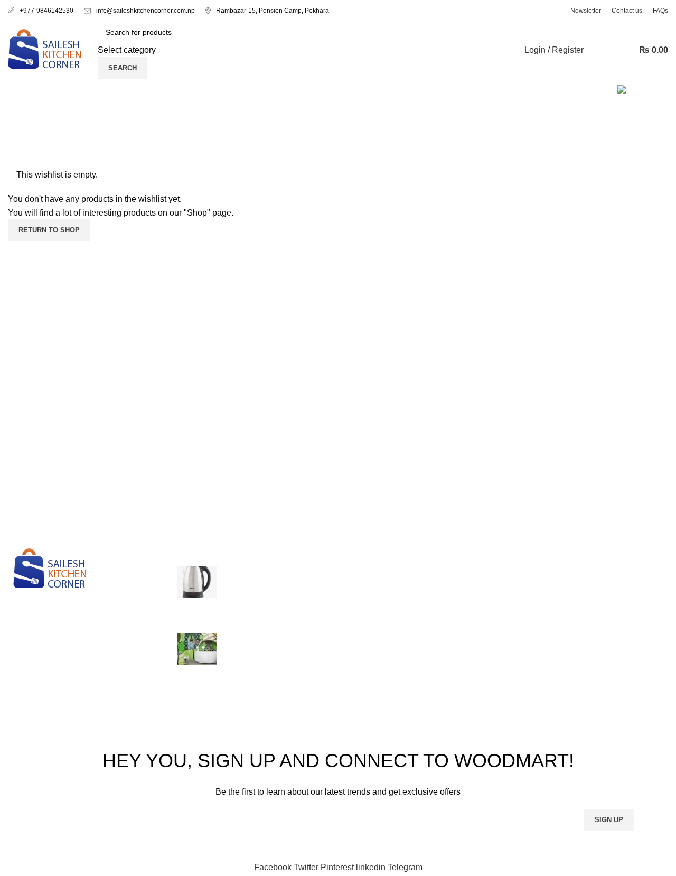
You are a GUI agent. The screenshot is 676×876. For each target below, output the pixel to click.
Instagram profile (602, 571)
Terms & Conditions (495, 610)
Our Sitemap (481, 670)
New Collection (600, 590)
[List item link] (84, 660)
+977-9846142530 (46, 10)
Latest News (481, 650)
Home (16, 162)
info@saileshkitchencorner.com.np (145, 10)
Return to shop (49, 230)
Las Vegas (366, 571)
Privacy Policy (485, 571)
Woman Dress (598, 610)
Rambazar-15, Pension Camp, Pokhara (272, 10)
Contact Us (479, 630)
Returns (473, 590)
